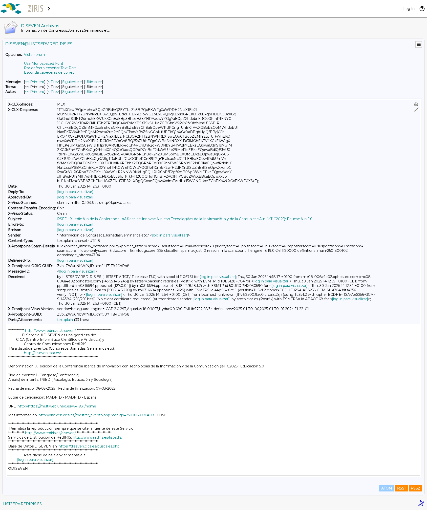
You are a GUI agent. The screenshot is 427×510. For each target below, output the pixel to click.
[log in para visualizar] (75, 192)
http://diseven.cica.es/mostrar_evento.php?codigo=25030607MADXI (97, 415)
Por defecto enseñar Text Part (50, 68)
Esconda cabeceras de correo (49, 72)
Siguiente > (72, 82)
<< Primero (34, 82)
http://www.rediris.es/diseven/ (50, 330)
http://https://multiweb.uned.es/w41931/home (57, 406)
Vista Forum (34, 54)
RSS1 (401, 488)
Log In (409, 8)
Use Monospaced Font (43, 63)
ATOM (386, 488)
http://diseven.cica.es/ (42, 353)
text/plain (65, 320)
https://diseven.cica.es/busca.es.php (89, 446)
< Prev (53, 82)
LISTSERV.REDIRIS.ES (22, 504)
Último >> (93, 82)
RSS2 (415, 488)
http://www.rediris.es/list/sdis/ (98, 437)
